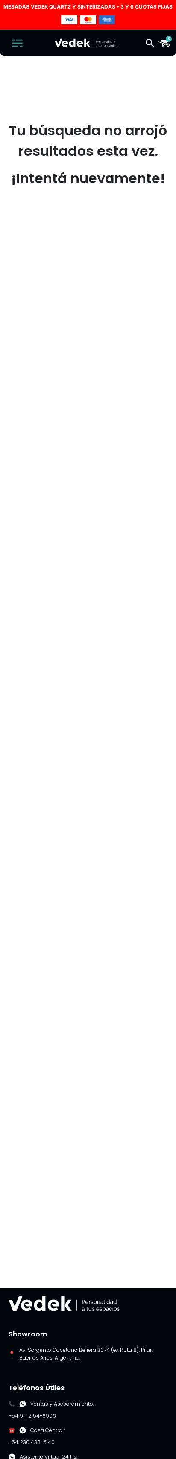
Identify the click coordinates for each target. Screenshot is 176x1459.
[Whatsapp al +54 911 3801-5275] (22, 1404)
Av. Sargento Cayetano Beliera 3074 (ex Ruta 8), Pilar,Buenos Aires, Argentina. (86, 1353)
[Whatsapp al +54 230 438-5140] (22, 1430)
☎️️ (12, 1430)
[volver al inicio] (64, 1303)
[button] (150, 43)
